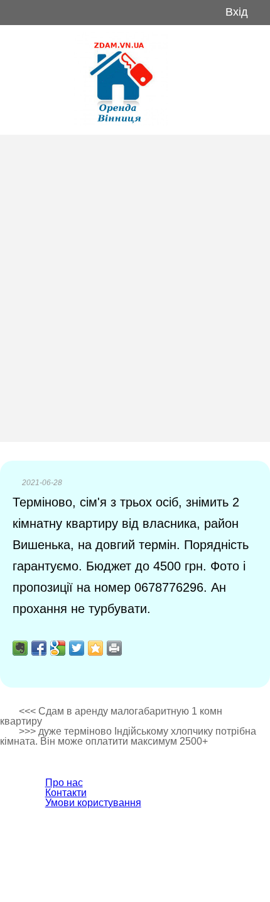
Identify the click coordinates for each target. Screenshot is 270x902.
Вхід (236, 12)
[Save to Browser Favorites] (95, 648)
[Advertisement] (135, 288)
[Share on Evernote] (20, 648)
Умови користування (93, 802)
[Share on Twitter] (76, 648)
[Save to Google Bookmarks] (57, 648)
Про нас (64, 782)
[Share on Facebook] (38, 648)
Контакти (66, 792)
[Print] (114, 648)
